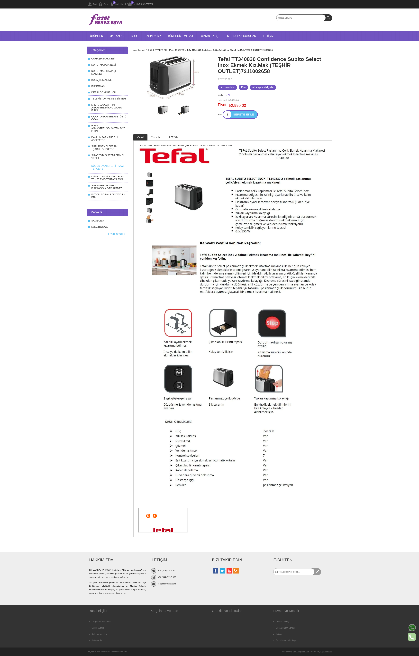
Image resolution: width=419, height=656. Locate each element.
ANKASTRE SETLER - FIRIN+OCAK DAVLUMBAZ (106, 187)
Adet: (220, 114)
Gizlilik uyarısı (97, 628)
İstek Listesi (120, 4)
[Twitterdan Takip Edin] (222, 571)
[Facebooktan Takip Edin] (215, 571)
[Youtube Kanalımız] (229, 571)
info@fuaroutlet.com (167, 584)
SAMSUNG (97, 220)
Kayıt (94, 4)
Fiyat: (223, 105)
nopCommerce (326, 652)
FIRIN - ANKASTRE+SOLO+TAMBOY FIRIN (108, 128)
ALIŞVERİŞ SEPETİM (143, 4)
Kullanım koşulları (99, 634)
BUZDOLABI (98, 86)
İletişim (279, 634)
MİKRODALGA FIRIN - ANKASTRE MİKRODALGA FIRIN (106, 107)
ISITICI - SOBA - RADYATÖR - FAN (108, 196)
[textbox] (301, 18)
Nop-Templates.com (301, 652)
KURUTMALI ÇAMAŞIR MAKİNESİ (104, 72)
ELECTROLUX (99, 226)
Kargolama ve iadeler (101, 622)
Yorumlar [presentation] (156, 137)
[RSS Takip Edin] (236, 571)
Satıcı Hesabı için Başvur (287, 640)
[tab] (140, 137)
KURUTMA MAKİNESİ (103, 64)
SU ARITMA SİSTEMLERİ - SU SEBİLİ (108, 156)
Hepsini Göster (116, 234)
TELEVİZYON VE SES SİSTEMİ (109, 98)
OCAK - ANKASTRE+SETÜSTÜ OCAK (109, 118)
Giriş (105, 4)
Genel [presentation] (140, 137)
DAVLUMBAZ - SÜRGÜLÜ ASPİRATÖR (105, 138)
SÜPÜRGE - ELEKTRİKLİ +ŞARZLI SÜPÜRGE (105, 147)
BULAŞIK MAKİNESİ (102, 80)
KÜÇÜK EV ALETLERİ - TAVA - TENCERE (108, 167)
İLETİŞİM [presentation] (173, 137)
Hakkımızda (96, 640)
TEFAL (227, 95)
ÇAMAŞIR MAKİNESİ (103, 58)
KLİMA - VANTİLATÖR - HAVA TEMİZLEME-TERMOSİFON (107, 178)
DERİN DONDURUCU (103, 92)
